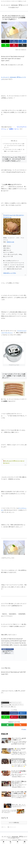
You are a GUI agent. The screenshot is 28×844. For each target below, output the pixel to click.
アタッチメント (6, 704)
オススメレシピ (6, 702)
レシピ (14, 706)
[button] (22, 45)
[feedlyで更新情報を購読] (7, 724)
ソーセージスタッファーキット (17, 704)
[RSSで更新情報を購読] (20, 724)
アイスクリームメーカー (16, 702)
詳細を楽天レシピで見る (9, 273)
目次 (12, 140)
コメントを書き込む (14, 822)
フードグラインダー (6, 706)
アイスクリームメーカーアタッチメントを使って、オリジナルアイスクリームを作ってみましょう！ (14, 145)
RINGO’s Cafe (10, 242)
